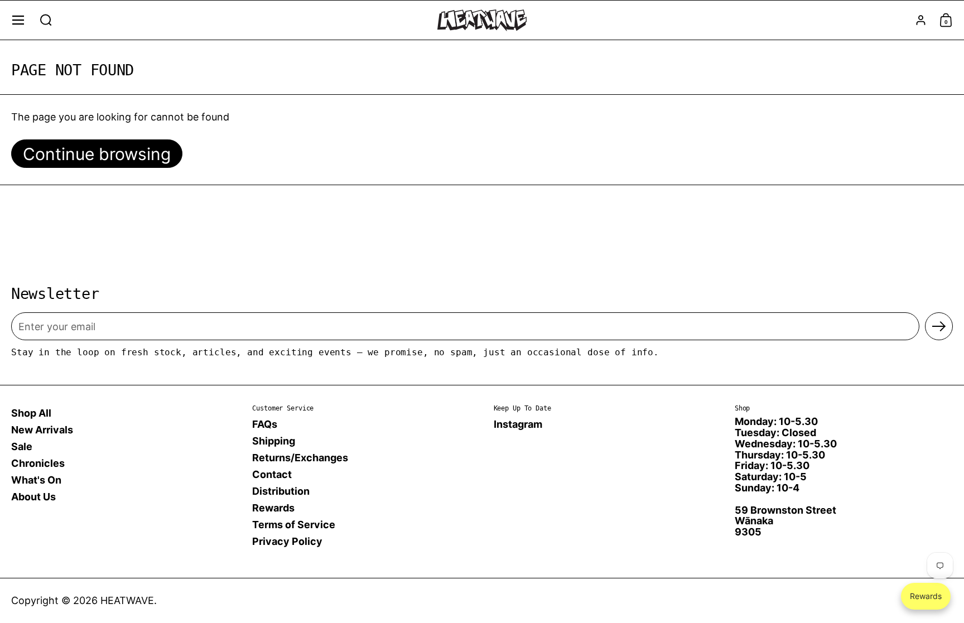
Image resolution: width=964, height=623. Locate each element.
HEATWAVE (127, 600)
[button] (46, 20)
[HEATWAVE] (482, 20)
